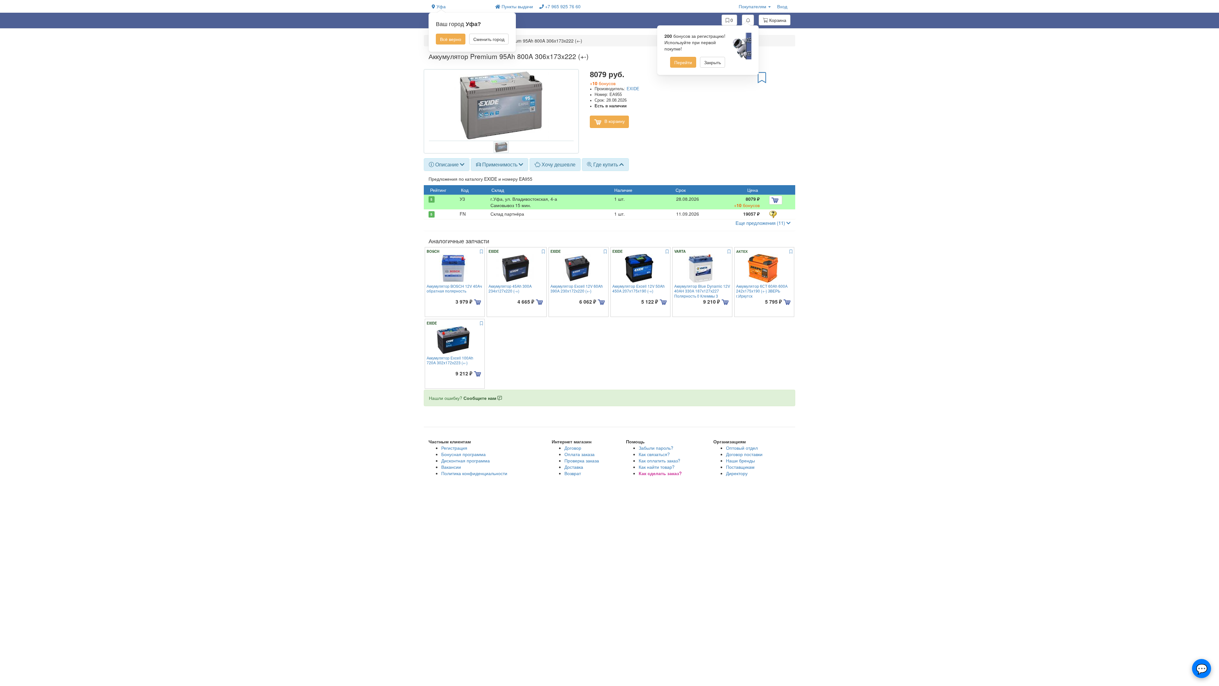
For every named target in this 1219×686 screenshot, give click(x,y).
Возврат (572, 473)
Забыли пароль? (656, 448)
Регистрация (454, 448)
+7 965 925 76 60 (562, 6)
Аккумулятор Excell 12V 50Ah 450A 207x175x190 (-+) (638, 288)
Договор (572, 448)
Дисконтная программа (465, 460)
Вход (782, 6)
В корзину (614, 121)
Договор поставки (744, 454)
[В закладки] (762, 77)
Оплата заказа (579, 454)
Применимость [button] (500, 164)
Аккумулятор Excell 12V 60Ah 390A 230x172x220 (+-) (576, 288)
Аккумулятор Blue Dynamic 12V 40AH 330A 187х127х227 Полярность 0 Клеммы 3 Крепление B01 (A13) (702, 293)
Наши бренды (740, 460)
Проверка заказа (581, 460)
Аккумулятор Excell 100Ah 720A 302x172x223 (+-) (450, 360)
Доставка (573, 467)
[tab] (446, 164)
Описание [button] (447, 164)
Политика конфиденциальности (474, 473)
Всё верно (450, 39)
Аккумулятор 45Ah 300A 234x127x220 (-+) (510, 288)
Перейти (683, 62)
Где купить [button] (605, 164)
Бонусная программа (463, 454)
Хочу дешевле (558, 164)
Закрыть (712, 62)
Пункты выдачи (516, 6)
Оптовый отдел (742, 448)
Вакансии (451, 467)
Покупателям (753, 6)
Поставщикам (740, 467)
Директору (737, 473)
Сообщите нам (480, 398)
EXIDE (633, 89)
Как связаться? (654, 454)
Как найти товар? (657, 467)
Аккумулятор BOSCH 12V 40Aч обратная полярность (454, 288)
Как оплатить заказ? (659, 460)
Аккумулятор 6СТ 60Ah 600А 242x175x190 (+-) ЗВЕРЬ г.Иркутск (762, 291)
